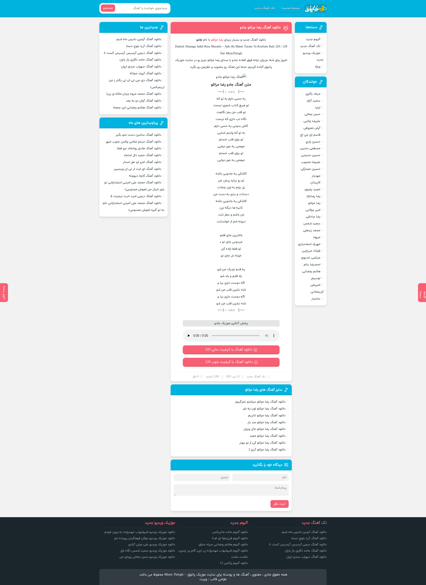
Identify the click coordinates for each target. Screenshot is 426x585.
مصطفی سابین (310, 148)
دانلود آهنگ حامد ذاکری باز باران (140, 60)
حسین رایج (313, 142)
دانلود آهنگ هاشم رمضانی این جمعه (137, 108)
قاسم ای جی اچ (310, 135)
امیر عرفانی (313, 210)
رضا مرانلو (314, 203)
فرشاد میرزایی (311, 251)
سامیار (316, 299)
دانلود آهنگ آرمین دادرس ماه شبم (138, 39)
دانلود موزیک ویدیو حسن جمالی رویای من (147, 557)
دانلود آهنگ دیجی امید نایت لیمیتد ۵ (135, 196)
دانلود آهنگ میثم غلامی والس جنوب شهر (133, 142)
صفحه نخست (290, 8)
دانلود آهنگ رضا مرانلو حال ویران (265, 429)
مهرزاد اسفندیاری (309, 244)
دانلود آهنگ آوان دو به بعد (143, 101)
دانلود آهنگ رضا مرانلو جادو (260, 27)
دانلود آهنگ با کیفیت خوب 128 (229, 362)
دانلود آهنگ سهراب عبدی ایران (141, 67)
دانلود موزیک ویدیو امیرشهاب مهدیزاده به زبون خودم (140, 532)
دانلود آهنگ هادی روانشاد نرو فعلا (139, 148)
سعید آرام (313, 101)
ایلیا (317, 108)
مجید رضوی (312, 189)
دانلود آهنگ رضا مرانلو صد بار (267, 422)
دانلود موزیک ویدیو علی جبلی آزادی (151, 544)
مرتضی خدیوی (310, 258)
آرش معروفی (312, 128)
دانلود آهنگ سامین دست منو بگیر (138, 135)
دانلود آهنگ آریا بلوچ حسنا (143, 46)
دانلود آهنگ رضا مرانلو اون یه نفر (264, 409)
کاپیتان (315, 182)
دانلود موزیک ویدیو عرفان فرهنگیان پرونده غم (144, 538)
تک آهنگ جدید (264, 8)
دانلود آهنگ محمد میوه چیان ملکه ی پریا (133, 94)
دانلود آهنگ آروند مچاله (145, 73)
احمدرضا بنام (312, 264)
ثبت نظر (279, 504)
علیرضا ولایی (312, 121)
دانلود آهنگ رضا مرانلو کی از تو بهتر (262, 443)
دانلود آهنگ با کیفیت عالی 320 (228, 349)
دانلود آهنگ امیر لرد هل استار (142, 162)
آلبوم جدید (313, 39)
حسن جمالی (312, 114)
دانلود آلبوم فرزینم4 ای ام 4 (230, 538)
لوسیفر (315, 278)
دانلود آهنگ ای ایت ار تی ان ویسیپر (137, 169)
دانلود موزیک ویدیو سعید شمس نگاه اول (147, 551)
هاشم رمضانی (311, 271)
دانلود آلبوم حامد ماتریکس (230, 532)
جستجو (108, 8)
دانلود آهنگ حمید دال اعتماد (142, 155)
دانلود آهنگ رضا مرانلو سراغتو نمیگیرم (260, 402)
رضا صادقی (313, 217)
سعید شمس (311, 223)
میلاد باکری (313, 94)
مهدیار (316, 176)
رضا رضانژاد (313, 196)
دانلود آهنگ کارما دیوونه (145, 176)
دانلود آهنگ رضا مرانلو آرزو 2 (267, 450)
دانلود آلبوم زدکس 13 (234, 563)
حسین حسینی (310, 155)
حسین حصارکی (310, 169)
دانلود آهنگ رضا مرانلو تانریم (267, 415)
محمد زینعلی (311, 230)
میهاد (316, 237)
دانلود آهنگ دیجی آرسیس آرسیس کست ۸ (132, 53)
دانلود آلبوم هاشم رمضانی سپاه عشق (223, 544)
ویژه (317, 67)
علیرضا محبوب (310, 162)
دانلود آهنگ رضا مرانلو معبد (268, 436)
